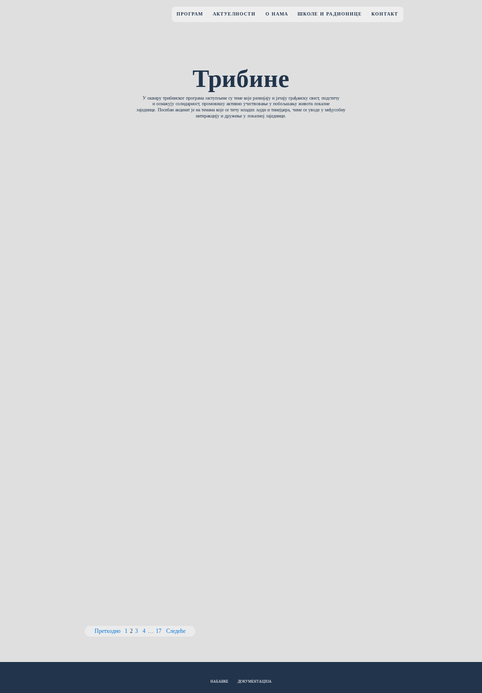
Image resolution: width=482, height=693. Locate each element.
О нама (276, 13)
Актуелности (234, 13)
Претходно (107, 631)
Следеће (175, 631)
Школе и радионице (329, 13)
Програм (190, 13)
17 (158, 631)
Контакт (384, 13)
